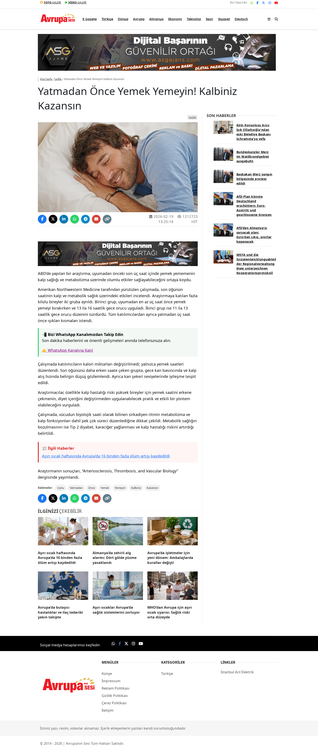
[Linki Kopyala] (107, 219)
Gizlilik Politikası (115, 695)
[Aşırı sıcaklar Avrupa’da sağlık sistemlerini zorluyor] (118, 586)
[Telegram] (85, 219)
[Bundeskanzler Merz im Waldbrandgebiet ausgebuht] (223, 153)
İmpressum (111, 681)
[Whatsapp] (252, 2)
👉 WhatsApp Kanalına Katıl (67, 350)
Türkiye (107, 19)
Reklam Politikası (115, 688)
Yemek (105, 488)
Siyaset (224, 19)
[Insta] (269, 2)
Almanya (156, 19)
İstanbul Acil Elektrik (237, 672)
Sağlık (192, 117)
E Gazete (90, 19)
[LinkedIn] (63, 219)
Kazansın (152, 488)
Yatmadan (76, 488)
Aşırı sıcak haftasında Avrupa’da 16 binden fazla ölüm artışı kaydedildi (106, 456)
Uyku (60, 488)
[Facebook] (258, 2)
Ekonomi (175, 19)
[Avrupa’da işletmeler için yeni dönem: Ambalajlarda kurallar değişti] (172, 532)
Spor (209, 19)
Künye (107, 673)
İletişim (108, 710)
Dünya (123, 19)
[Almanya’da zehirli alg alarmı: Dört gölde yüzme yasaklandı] (118, 532)
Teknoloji (194, 19)
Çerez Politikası (114, 703)
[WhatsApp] (74, 219)
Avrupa (139, 19)
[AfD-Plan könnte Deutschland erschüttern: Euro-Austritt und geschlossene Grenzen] (223, 198)
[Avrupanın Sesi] (58, 18)
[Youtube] (276, 2)
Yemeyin (120, 488)
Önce (91, 488)
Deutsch (241, 19)
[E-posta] (96, 219)
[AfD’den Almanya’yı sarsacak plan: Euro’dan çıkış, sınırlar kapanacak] (223, 229)
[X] (263, 2)
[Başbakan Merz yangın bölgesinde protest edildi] (223, 176)
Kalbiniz (136, 488)
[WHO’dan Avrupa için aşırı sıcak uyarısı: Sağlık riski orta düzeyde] (172, 586)
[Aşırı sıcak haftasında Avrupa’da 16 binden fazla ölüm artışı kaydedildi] (63, 532)
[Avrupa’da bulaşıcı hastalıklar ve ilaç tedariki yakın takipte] (63, 586)
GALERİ (52, 2)
